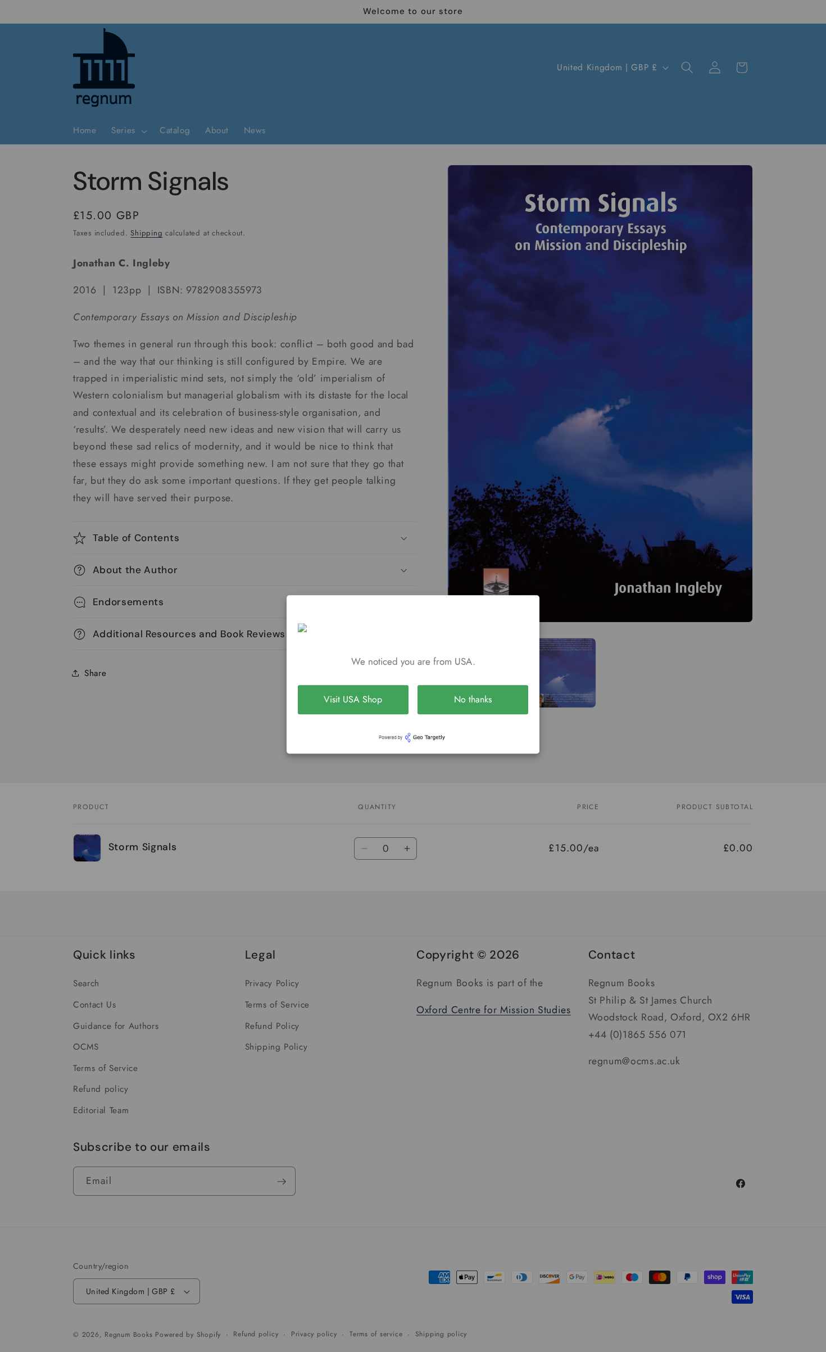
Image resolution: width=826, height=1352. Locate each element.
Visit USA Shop (353, 699)
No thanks (473, 699)
